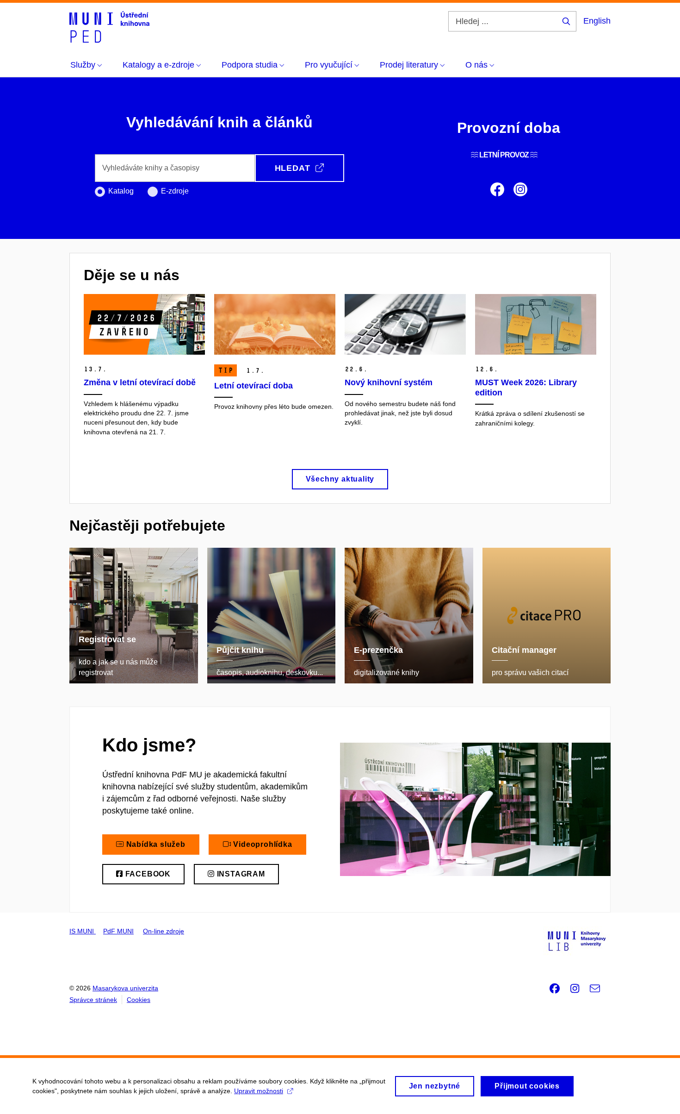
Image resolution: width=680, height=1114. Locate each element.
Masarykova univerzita (125, 988)
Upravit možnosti (258, 1091)
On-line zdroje (163, 931)
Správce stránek (93, 999)
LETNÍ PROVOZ (504, 155)
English (597, 20)
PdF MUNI (118, 931)
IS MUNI (82, 931)
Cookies (138, 999)
